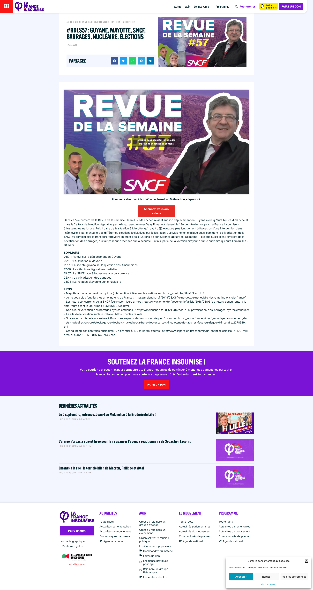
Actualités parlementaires (97, 22)
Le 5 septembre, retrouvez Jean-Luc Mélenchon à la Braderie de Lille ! (107, 414)
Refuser (266, 576)
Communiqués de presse (114, 536)
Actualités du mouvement (115, 531)
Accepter (240, 576)
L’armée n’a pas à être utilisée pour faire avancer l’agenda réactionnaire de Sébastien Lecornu (125, 441)
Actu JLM (70, 22)
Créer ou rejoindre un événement (152, 531)
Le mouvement (202, 6)
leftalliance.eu (76, 564)
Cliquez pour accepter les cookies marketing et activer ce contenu (156, 141)
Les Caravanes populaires (155, 546)
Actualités (79, 22)
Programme (222, 6)
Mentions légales (268, 584)
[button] (306, 561)
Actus (177, 6)
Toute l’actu (106, 521)
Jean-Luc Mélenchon (119, 22)
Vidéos (132, 22)
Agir (187, 6)
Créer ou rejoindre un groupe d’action (152, 523)
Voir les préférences (294, 576)
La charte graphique (72, 541)
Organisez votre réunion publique (154, 539)
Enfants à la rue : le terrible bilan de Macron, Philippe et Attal (101, 467)
